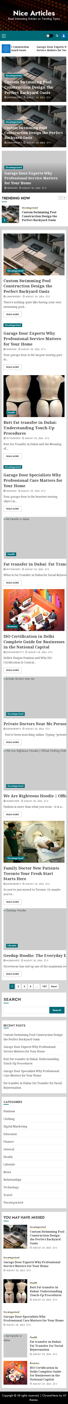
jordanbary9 (13, 729)
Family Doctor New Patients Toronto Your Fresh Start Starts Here (31, 873)
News (7, 1172)
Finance (8, 1141)
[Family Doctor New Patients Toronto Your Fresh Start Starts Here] (34, 842)
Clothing (9, 1119)
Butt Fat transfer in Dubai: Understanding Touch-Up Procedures (30, 428)
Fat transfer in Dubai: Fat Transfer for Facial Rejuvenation (46, 1345)
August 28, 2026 (36, 97)
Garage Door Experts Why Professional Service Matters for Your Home (31, 178)
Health (11, 412)
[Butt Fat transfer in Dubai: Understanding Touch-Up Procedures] (34, 396)
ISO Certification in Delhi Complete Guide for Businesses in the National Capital (34, 642)
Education (10, 1134)
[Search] (57, 35)
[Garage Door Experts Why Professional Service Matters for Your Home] (10, 214)
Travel (7, 1195)
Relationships (12, 1180)
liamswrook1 (14, 97)
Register (63, 35)
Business (12, 626)
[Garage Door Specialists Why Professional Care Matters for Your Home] (34, 467)
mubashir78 (13, 801)
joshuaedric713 (15, 652)
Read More (12, 314)
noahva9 (12, 188)
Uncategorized (14, 75)
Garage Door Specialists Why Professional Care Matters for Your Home (32, 480)
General (8, 1149)
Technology (11, 1187)
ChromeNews (50, 1396)
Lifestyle (11, 945)
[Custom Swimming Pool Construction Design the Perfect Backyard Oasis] (34, 254)
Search (12, 999)
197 (44, 986)
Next (54, 986)
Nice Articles (34, 13)
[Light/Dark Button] (49, 36)
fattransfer (13, 438)
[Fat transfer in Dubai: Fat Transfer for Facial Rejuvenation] (15, 1345)
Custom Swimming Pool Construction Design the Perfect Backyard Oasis (28, 87)
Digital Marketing (15, 1126)
